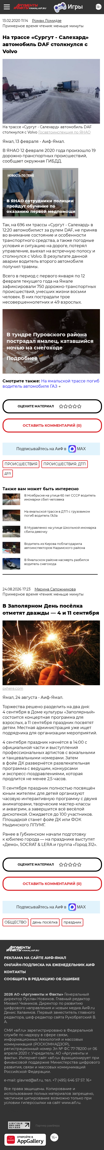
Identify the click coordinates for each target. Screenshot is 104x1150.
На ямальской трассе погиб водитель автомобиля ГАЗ (51, 384)
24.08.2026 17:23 (17, 589)
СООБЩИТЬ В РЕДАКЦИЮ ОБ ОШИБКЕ (42, 979)
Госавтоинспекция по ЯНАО (64, 132)
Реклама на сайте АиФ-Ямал (35, 958)
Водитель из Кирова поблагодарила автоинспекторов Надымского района (54, 546)
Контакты (15, 972)
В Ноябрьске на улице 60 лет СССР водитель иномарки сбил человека (60, 497)
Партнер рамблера (48, 1125)
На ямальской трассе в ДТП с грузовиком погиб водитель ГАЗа (57, 513)
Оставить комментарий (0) (52, 425)
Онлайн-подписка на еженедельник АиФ (49, 965)
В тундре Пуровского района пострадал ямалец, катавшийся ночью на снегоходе (50, 341)
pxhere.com (13, 688)
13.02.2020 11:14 (15, 20)
